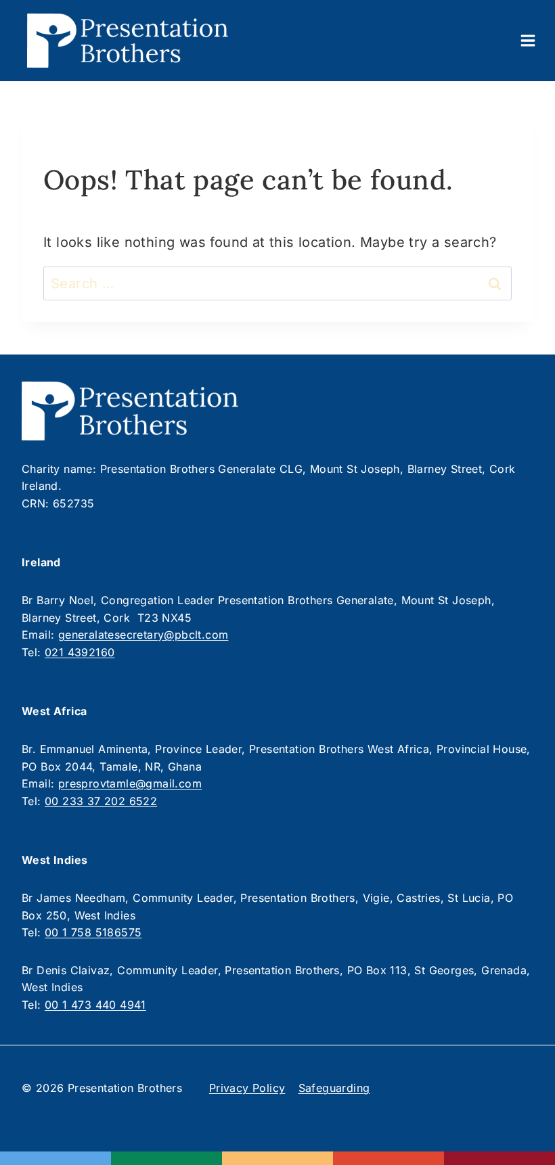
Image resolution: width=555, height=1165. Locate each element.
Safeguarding (334, 1088)
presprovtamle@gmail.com (130, 783)
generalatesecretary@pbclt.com (143, 634)
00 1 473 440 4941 (95, 1004)
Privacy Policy (247, 1088)
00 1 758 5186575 (93, 932)
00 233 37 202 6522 (101, 801)
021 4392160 (79, 652)
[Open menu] (527, 40)
